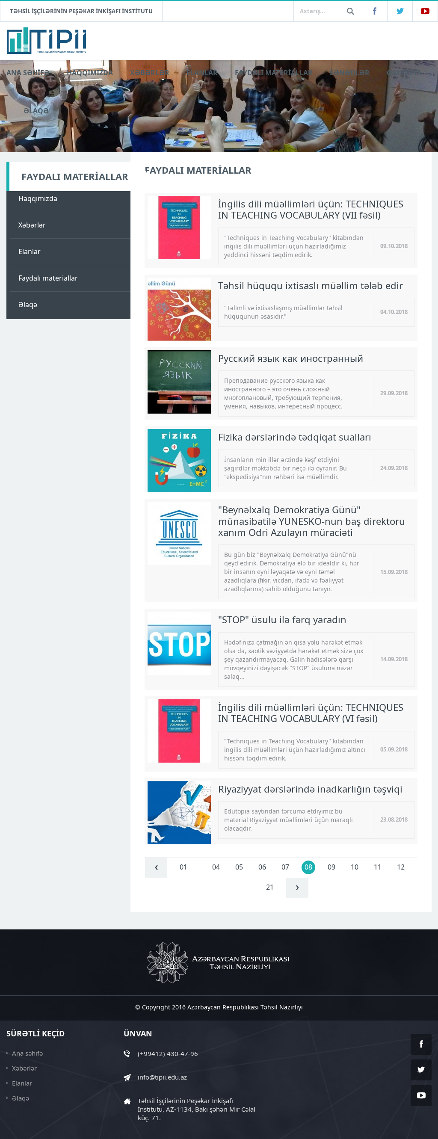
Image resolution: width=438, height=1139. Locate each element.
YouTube (425, 11)
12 (401, 867)
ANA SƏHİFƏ (28, 72)
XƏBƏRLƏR (149, 72)
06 (262, 867)
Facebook (374, 11)
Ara (350, 11)
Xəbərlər (32, 225)
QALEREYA (404, 72)
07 (285, 867)
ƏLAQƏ (36, 110)
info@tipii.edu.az (162, 1077)
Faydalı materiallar (48, 278)
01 (183, 867)
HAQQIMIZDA (90, 72)
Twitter (400, 11)
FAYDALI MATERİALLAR (274, 72)
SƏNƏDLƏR (350, 72)
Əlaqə (27, 304)
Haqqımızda (37, 198)
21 (270, 887)
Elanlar (29, 251)
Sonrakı (297, 888)
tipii (46, 40)
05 (239, 867)
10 (354, 867)
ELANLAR (202, 72)
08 (308, 867)
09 (331, 867)
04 (216, 867)
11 (378, 867)
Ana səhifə (27, 1053)
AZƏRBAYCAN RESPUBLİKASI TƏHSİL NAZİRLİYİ (219, 962)
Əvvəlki (156, 868)
